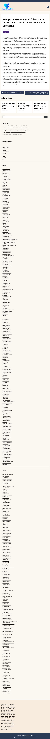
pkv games (6, 32)
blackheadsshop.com (6, 622)
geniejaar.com (5, 512)
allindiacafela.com (5, 439)
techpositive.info (5, 561)
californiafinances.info (6, 417)
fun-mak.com (5, 635)
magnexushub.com (6, 189)
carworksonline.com (6, 342)
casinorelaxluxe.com (6, 656)
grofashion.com (5, 676)
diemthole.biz (5, 385)
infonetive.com (5, 413)
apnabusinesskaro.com (6, 463)
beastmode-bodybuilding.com (8, 486)
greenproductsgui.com (6, 534)
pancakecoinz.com (6, 502)
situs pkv (8, 714)
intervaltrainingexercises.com (8, 641)
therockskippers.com (6, 436)
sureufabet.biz (5, 220)
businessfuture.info (6, 489)
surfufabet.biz (5, 217)
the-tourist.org (5, 362)
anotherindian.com (6, 302)
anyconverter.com (5, 381)
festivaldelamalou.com (6, 332)
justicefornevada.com (6, 552)
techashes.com (5, 172)
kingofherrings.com (6, 392)
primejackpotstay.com (6, 682)
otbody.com (4, 373)
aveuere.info (4, 531)
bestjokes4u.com (5, 509)
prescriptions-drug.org (6, 350)
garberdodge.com (5, 335)
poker (3, 156)
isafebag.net (4, 364)
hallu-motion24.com (6, 435)
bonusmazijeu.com (6, 650)
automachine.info (5, 585)
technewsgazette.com (6, 389)
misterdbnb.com (5, 638)
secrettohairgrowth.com (7, 403)
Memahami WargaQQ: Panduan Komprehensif (13, 134)
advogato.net (4, 363)
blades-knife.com (5, 578)
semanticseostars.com (6, 542)
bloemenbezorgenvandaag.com (8, 401)
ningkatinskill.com (6, 278)
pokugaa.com (5, 684)
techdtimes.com (5, 176)
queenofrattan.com (6, 574)
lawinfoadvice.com (6, 283)
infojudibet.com (5, 490)
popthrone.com (5, 496)
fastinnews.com (5, 663)
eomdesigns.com (5, 597)
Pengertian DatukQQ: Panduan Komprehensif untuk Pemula (8, 106)
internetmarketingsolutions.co (8, 566)
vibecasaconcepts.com (6, 605)
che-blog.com (5, 501)
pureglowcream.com (6, 400)
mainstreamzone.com (6, 543)
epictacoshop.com (5, 414)
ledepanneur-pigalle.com (7, 423)
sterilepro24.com (5, 616)
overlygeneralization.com (7, 547)
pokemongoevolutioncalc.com (8, 678)
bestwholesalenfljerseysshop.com (8, 242)
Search (3, 115)
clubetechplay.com (6, 657)
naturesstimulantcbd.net (7, 311)
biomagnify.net (5, 314)
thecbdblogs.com (5, 460)
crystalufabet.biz (5, 226)
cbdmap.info (4, 492)
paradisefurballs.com (6, 530)
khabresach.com (5, 458)
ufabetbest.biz (5, 218)
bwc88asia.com (5, 267)
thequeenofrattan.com (6, 575)
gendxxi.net (4, 600)
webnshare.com (5, 546)
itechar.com (4, 180)
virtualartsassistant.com (6, 628)
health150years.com (6, 348)
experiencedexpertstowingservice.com (9, 621)
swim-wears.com (5, 337)
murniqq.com (3, 720)
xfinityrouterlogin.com (6, 451)
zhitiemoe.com (5, 299)
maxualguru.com (5, 524)
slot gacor (5, 711)
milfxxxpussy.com (6, 290)
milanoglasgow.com (6, 432)
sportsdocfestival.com (6, 690)
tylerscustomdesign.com (7, 341)
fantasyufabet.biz (5, 202)
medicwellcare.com (6, 610)
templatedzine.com (6, 281)
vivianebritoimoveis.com (7, 354)
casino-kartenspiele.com (7, 369)
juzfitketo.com (5, 306)
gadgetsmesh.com (5, 550)
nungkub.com (5, 300)
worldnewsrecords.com (6, 615)
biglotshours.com (5, 192)
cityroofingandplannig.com (7, 257)
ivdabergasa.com (5, 258)
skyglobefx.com (5, 593)
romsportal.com (5, 688)
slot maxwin (9, 713)
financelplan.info (5, 487)
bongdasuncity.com (6, 525)
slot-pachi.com (5, 527)
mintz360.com (5, 517)
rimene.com (4, 422)
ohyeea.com (4, 298)
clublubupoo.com (5, 649)
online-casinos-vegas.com (7, 449)
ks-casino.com (5, 270)
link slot (12, 724)
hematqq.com (9, 720)
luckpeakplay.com (5, 673)
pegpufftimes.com (5, 326)
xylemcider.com (5, 303)
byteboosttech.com (6, 188)
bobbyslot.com (5, 514)
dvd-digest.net (5, 425)
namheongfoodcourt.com (7, 430)
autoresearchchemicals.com (7, 461)
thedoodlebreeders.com (6, 273)
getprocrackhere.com (6, 662)
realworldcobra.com (6, 584)
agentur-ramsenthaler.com (7, 596)
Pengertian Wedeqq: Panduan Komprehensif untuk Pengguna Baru (40, 106)
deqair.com (4, 276)
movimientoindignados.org (7, 289)
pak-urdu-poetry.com (6, 564)
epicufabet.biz (5, 224)
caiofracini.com (5, 559)
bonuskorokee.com (6, 653)
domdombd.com (5, 659)
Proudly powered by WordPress (18, 737)
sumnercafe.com (5, 286)
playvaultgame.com (6, 685)
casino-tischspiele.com (6, 372)
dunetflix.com (5, 287)
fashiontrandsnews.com (7, 235)
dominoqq (4, 148)
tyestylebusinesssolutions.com (8, 643)
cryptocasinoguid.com (6, 237)
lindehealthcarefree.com (7, 480)
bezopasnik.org (5, 407)
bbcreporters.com (5, 236)
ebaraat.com (4, 185)
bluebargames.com (6, 331)
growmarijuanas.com (6, 544)
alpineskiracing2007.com (7, 441)
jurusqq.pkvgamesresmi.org (6, 729)
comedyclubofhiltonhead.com (8, 627)
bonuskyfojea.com (6, 651)
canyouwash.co (5, 173)
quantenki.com (5, 607)
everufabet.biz (5, 229)
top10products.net (5, 483)
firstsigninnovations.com (7, 334)
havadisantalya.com (6, 174)
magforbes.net (5, 356)
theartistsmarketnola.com (7, 426)
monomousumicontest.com (7, 590)
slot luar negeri (6, 708)
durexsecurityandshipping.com (8, 255)
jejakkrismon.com (5, 383)
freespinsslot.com (5, 528)
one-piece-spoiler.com (6, 580)
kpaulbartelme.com (6, 625)
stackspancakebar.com (6, 429)
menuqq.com (3, 704)
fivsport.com (4, 280)
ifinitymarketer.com (6, 666)
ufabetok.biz (4, 227)
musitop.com (4, 293)
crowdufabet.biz (5, 230)
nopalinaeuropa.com (6, 312)
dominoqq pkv (6, 705)
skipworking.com (5, 378)
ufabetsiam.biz (5, 204)
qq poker (4, 157)
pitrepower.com (5, 444)
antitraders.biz (5, 246)
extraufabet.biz (5, 211)
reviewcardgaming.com (7, 619)
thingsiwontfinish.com (6, 692)
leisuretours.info (5, 553)
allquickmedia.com (6, 388)
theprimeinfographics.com (7, 629)
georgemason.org (5, 476)
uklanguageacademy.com (7, 479)
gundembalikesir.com (6, 179)
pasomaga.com (5, 308)
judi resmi (11, 708)
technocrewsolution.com (7, 351)
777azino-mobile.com (6, 251)
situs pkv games (5, 151)
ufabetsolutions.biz (6, 214)
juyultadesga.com (5, 259)
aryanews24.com (5, 248)
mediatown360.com (6, 445)
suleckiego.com (5, 464)
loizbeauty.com (5, 379)
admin (11, 29)
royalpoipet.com (5, 644)
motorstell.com (5, 347)
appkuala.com (5, 397)
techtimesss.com (5, 344)
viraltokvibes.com (5, 353)
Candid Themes (35, 737)
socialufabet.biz (5, 215)
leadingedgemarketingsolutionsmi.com (9, 239)
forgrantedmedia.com (6, 338)
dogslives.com (5, 571)
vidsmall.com (5, 612)
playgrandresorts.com (6, 687)
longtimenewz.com (6, 670)
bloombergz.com (5, 366)
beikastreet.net (5, 320)
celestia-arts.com (5, 328)
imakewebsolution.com (6, 499)
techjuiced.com (5, 186)
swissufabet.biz (5, 205)
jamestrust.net (5, 375)
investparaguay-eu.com (6, 265)
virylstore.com (5, 345)
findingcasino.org (5, 583)
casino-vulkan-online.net (7, 442)
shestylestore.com (5, 691)
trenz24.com (4, 376)
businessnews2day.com (6, 613)
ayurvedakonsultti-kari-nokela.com (9, 245)
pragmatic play (4, 713)
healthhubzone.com (6, 183)
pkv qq (8, 704)
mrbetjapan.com (5, 394)
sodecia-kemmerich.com (7, 634)
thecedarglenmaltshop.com (7, 474)
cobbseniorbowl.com (6, 252)
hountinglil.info (5, 506)
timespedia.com (5, 382)
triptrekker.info (5, 599)
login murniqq (7, 721)
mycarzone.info (5, 603)
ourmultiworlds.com (6, 323)
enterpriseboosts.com (6, 367)
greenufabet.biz (5, 208)
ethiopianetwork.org (6, 549)
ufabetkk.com (5, 386)
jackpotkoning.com (6, 668)
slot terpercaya (5, 145)
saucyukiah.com (5, 319)
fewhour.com (5, 539)
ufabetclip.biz (5, 199)
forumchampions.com (6, 329)
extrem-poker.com (5, 268)
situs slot (7, 710)
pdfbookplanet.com (6, 572)
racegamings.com (5, 681)
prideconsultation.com (6, 505)
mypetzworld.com (5, 262)
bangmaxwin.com (5, 411)
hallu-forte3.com (5, 433)
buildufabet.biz (5, 232)
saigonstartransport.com (7, 410)
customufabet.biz (5, 221)
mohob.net (4, 518)
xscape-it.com (5, 249)
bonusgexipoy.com (6, 654)
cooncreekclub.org (6, 325)
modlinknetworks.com (6, 669)
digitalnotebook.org (6, 522)
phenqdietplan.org (5, 284)
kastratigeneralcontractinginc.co (8, 240)
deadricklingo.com (6, 591)
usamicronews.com (6, 675)
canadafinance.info (6, 419)
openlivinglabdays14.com (7, 243)
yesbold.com (4, 182)
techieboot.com (5, 177)
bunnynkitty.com (5, 405)
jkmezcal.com (5, 640)
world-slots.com (5, 498)
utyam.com (4, 295)
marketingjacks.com (6, 452)
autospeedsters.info (6, 587)
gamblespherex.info (6, 594)
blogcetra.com (5, 565)
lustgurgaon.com (5, 511)
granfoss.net (4, 438)
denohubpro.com (5, 577)
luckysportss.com (5, 672)
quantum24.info (5, 606)
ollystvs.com (4, 568)
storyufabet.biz (5, 223)
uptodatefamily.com (6, 292)
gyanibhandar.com (6, 196)
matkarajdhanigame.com (7, 495)
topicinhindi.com (5, 477)
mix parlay (7, 719)
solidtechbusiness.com (6, 618)
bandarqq (4, 150)
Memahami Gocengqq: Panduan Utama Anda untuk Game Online (24, 106)
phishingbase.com (5, 679)
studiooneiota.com (6, 581)
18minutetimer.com (6, 540)
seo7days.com (5, 398)
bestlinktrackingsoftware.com (8, 647)
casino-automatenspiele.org (7, 370)
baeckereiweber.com (6, 169)
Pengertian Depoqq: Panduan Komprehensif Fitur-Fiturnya (15, 132)
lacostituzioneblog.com (6, 296)
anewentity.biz (5, 395)
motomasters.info (5, 602)
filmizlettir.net (5, 322)
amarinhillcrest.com (6, 360)
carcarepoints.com (5, 271)
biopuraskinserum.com (6, 416)
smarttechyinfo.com (6, 521)
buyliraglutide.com (6, 194)
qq (2, 154)
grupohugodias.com (6, 274)
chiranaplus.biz (5, 427)
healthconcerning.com (6, 536)
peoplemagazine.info (6, 170)
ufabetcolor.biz (5, 210)
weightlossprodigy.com (6, 520)
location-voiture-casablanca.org (8, 624)
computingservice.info (6, 558)
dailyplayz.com (5, 660)
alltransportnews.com (6, 233)
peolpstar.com (5, 340)
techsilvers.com (5, 277)
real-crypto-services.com (7, 261)
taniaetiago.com (5, 305)
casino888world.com (6, 637)
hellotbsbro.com (5, 555)
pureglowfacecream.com (7, 391)
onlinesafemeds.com (6, 195)
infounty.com (5, 264)
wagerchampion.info (6, 588)
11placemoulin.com (6, 515)
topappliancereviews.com (7, 454)
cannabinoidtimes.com (6, 533)
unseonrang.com (5, 562)
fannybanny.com (5, 665)
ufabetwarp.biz (5, 198)
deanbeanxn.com (5, 493)
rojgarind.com (5, 537)
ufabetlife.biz (5, 213)
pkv (3, 159)
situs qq (10, 705)
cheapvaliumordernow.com (7, 631)
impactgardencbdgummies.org (8, 309)
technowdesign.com (6, 254)
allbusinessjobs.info (6, 481)
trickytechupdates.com (6, 455)
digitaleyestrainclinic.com (7, 446)
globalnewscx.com (6, 569)
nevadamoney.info (6, 420)
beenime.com (5, 632)
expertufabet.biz (5, 201)
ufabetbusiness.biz (6, 207)
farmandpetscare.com (6, 556)
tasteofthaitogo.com (6, 404)
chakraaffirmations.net (6, 508)
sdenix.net (4, 359)
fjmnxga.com (5, 408)
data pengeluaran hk (6, 147)
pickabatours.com (5, 484)
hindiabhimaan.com (6, 457)
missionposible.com (6, 448)
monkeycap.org (5, 357)
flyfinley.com (5, 503)
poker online (7, 723)
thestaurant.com (5, 646)
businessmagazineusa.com (7, 609)
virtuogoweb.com (5, 191)
